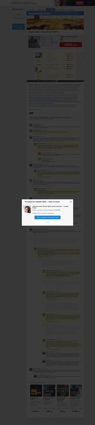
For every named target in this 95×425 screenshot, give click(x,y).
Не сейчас (47, 222)
